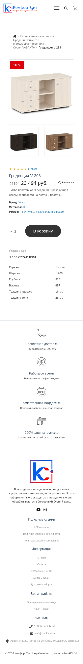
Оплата (41, 564)
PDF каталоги (41, 527)
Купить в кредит (41, 577)
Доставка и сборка (41, 584)
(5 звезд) (33, 169)
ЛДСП (25, 207)
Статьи (41, 557)
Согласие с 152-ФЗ (41, 571)
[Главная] (14, 36)
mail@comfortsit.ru (44, 633)
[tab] (41, 251)
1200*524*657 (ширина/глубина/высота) (42, 212)
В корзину (43, 231)
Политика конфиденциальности (41, 534)
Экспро (22, 202)
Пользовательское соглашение (41, 540)
